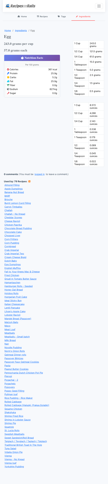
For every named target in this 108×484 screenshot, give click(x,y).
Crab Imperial (11, 250)
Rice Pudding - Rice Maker (18, 398)
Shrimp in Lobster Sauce (17, 419)
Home (24, 16)
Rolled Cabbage (13, 401)
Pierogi (8, 376)
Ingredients (84, 16)
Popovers (9, 387)
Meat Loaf (9, 329)
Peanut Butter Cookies (16, 369)
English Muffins (12, 268)
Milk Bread (10, 340)
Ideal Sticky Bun (13, 300)
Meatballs (9, 333)
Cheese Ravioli (12, 221)
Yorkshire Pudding (14, 466)
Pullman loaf (11, 394)
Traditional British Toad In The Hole (23, 445)
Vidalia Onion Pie (13, 452)
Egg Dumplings (12, 264)
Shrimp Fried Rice (13, 416)
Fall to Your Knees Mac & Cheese (22, 271)
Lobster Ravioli (12, 315)
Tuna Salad (10, 448)
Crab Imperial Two (14, 253)
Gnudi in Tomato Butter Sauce (20, 278)
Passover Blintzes (13, 358)
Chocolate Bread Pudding (18, 228)
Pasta (7, 365)
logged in (40, 174)
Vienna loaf (10, 463)
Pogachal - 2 (11, 380)
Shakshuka (10, 412)
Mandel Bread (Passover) (17, 318)
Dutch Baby (10, 260)
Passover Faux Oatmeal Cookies (21, 361)
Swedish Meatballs (14, 434)
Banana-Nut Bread (14, 192)
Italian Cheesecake (14, 304)
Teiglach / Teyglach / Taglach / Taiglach (25, 441)
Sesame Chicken (13, 408)
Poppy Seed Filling (14, 390)
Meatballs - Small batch (17, 336)
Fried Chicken (11, 275)
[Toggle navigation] (99, 6)
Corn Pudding (11, 242)
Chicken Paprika (13, 224)
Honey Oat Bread (13, 289)
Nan (6, 343)
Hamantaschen (12, 282)
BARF (7, 195)
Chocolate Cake (13, 232)
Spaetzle (9, 426)
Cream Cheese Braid (15, 257)
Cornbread (10, 246)
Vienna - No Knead (14, 459)
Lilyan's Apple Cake (14, 311)
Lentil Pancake (12, 307)
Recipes (44, 16)
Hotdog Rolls (11, 293)
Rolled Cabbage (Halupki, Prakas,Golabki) (26, 405)
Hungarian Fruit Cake (15, 296)
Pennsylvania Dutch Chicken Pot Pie (23, 372)
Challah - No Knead (14, 214)
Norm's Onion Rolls (14, 351)
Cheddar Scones (13, 217)
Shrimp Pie (10, 423)
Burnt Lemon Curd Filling (17, 203)
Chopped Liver (12, 235)
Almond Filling (12, 185)
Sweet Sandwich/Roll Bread (19, 437)
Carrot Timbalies (13, 206)
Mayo (7, 325)
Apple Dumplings (13, 188)
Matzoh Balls (11, 322)
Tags (63, 16)
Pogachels (9, 383)
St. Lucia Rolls (11, 430)
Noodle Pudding (13, 347)
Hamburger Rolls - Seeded (18, 286)
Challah (8, 210)
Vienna (8, 455)
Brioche (8, 199)
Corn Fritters (11, 239)
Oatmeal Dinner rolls (15, 354)
